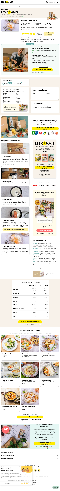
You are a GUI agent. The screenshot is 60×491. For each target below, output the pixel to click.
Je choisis (9, 483)
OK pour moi (26, 483)
